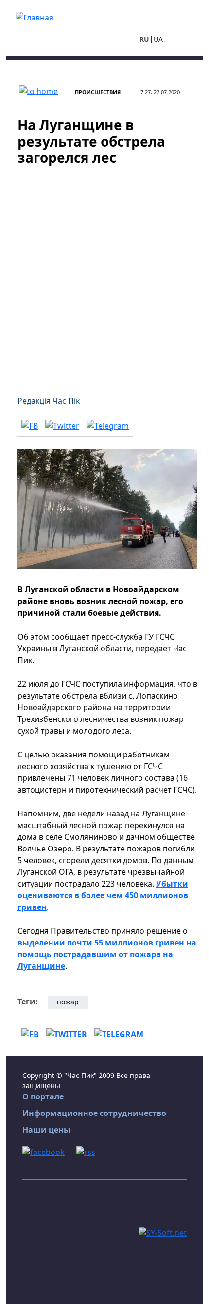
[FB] (29, 425)
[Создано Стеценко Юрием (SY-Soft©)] (163, 1232)
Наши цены (46, 1129)
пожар (68, 1001)
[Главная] (34, 16)
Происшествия (98, 91)
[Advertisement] (104, 274)
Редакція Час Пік (48, 401)
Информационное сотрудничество (94, 1113)
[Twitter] (62, 425)
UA (158, 39)
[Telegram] (108, 425)
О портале (43, 1096)
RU (144, 39)
